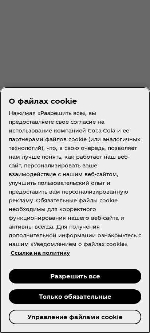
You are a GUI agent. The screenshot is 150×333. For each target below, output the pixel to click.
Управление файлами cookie (75, 316)
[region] (75, 210)
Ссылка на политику (40, 253)
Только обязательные (75, 296)
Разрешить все (75, 276)
